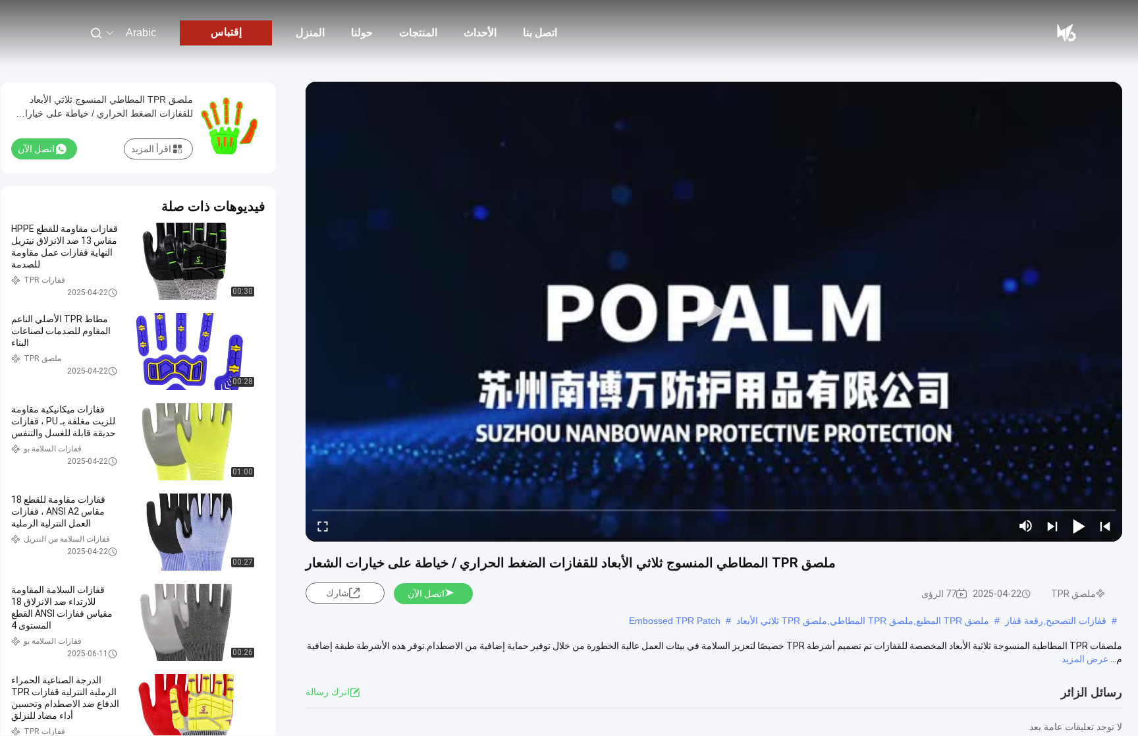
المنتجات (418, 32)
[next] (1052, 526)
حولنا (362, 32)
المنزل (310, 32)
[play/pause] (1079, 526)
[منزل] (1065, 33)
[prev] (1105, 526)
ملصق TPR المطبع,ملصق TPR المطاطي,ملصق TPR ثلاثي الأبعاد (862, 620)
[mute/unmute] (1026, 526)
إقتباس (226, 32)
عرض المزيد (1085, 659)
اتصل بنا (540, 32)
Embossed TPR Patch (674, 620)
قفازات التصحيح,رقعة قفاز (1055, 620)
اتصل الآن (426, 593)
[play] (713, 311)
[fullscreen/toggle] (323, 526)
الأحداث (480, 32)
